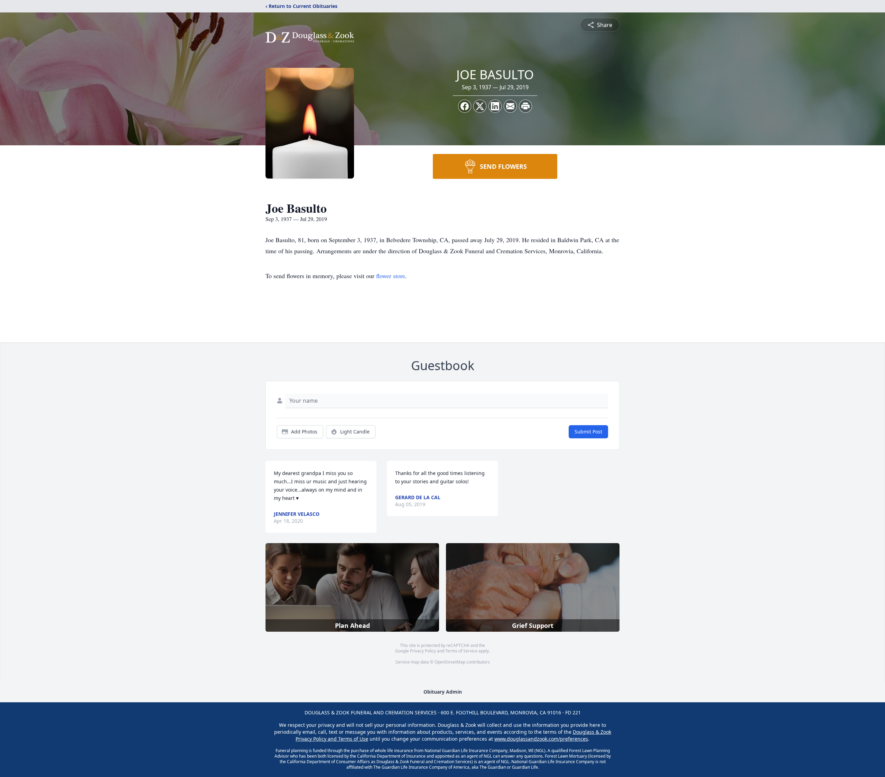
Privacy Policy (423, 651)
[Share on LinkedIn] (495, 106)
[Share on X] (480, 106)
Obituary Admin (442, 691)
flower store (390, 276)
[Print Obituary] (525, 106)
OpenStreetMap (450, 662)
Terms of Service (461, 651)
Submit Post (588, 431)
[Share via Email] (510, 106)
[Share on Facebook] (464, 106)
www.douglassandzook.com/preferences (541, 738)
